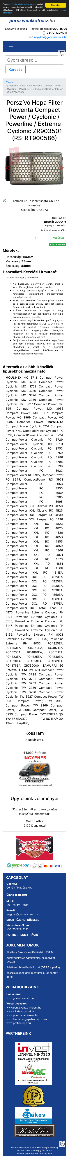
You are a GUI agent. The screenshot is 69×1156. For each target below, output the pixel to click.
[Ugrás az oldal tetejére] (62, 1144)
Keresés (15, 69)
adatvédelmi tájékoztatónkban (20, 4)
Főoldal (9, 82)
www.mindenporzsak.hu (20, 1011)
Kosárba (58, 237)
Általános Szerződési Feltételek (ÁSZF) (29, 952)
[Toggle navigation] (11, 46)
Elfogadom (55, 5)
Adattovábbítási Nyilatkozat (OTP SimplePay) (33, 967)
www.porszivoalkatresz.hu (22, 1015)
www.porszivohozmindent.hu (23, 1007)
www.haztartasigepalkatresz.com (26, 1019)
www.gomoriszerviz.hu (20, 998)
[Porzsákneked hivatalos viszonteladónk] (33, 1096)
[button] (7, 169)
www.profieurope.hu (18, 1023)
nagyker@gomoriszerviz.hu (50, 37)
